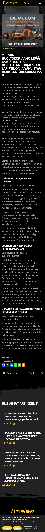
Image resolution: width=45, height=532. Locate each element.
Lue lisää (6, 424)
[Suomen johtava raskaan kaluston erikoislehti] (9, 3)
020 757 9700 (31, 3)
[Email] (19, 365)
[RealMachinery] (22, 29)
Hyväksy (7, 528)
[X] (7, 365)
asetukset (19, 524)
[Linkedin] (11, 365)
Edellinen (34, 373)
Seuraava (11, 373)
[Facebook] (3, 365)
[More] (23, 365)
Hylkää (17, 528)
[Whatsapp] (15, 365)
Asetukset (28, 528)
